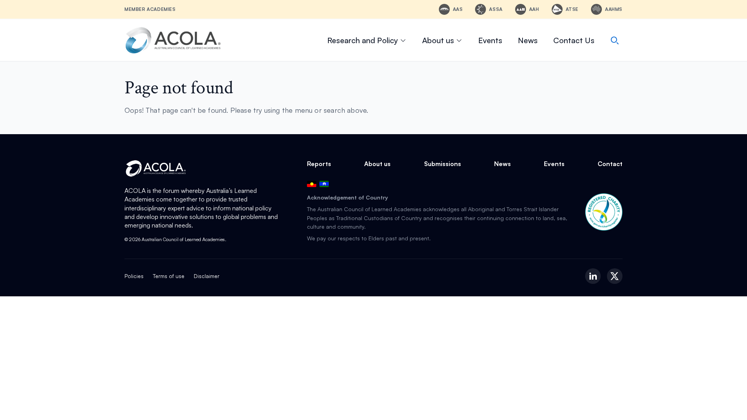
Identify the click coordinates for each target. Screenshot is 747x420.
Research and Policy (362, 40)
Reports (319, 164)
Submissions (442, 164)
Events (490, 40)
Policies (134, 276)
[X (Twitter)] (614, 276)
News (528, 40)
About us (438, 40)
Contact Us (573, 40)
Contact (610, 164)
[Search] (614, 40)
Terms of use (168, 276)
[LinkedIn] (593, 276)
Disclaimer (206, 276)
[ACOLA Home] (173, 40)
